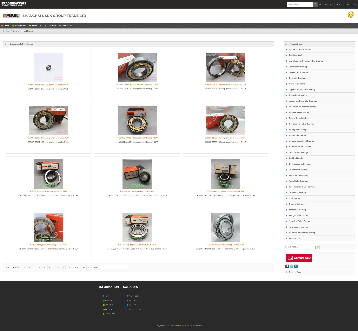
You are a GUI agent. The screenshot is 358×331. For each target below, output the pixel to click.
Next (76, 267)
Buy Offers (132, 300)
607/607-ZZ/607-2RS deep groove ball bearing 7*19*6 (48, 138)
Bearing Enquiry (135, 309)
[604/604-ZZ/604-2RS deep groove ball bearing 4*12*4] (49, 67)
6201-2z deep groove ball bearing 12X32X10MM (48, 245)
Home (7, 31)
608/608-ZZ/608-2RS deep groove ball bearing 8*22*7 (137, 138)
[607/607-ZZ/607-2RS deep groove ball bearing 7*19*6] (49, 120)
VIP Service (109, 309)
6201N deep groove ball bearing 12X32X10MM (226, 245)
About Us (108, 300)
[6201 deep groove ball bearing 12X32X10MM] (137, 174)
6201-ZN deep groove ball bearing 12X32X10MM (137, 245)
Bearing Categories (136, 296)
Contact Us (109, 305)
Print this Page (295, 272)
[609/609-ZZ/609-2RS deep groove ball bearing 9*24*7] (225, 120)
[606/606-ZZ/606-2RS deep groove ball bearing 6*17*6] (225, 67)
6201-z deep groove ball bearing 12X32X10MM (226, 191)
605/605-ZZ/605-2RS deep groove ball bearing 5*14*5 (137, 85)
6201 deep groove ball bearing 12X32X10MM (137, 191)
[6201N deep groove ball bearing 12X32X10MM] (225, 227)
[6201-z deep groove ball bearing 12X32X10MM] (225, 174)
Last (83, 267)
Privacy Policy (110, 314)
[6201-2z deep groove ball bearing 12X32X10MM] (49, 227)
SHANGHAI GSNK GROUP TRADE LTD (54, 16)
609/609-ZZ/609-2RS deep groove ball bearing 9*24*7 (225, 138)
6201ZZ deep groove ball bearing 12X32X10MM (48, 191)
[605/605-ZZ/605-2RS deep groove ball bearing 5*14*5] (137, 67)
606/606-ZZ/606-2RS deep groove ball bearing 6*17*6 (225, 85)
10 (69, 267)
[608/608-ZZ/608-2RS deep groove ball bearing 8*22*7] (137, 120)
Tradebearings (181, 326)
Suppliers (132, 305)
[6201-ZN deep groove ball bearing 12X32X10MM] (137, 227)
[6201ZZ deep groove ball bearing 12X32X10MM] (49, 174)
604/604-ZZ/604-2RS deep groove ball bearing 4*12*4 (48, 85)
